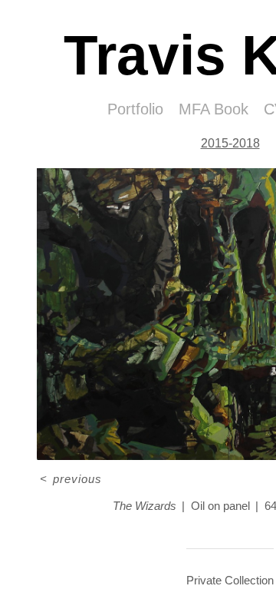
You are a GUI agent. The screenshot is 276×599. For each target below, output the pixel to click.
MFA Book (213, 109)
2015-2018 (230, 143)
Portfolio (135, 109)
